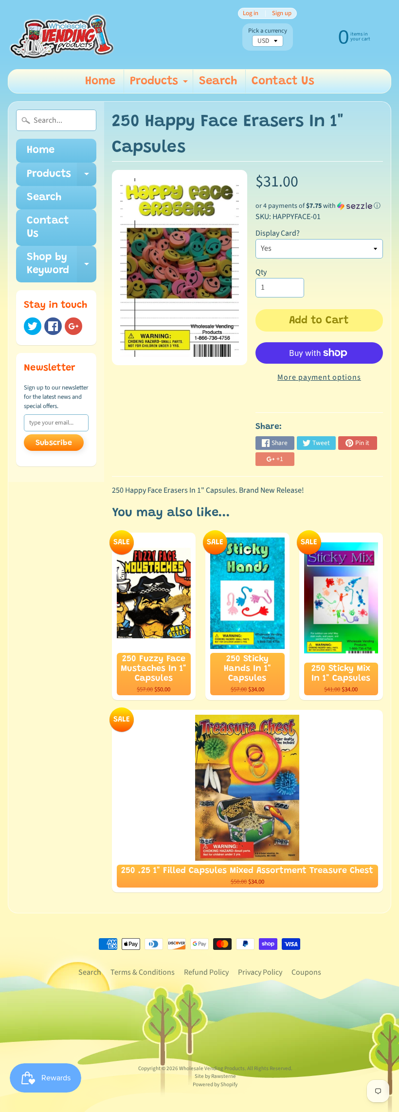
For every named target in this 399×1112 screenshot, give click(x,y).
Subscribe (54, 443)
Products (160, 84)
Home (100, 81)
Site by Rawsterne (215, 1076)
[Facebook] (53, 326)
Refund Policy (206, 972)
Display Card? (277, 233)
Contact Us (283, 81)
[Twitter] (32, 326)
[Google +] (73, 326)
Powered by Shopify (215, 1084)
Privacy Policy (260, 972)
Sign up (281, 13)
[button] (319, 206)
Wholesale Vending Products (212, 1068)
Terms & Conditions (142, 972)
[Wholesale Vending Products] (63, 34)
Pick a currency (267, 31)
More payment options (319, 377)
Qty (261, 272)
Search (218, 81)
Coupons (306, 972)
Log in (250, 13)
